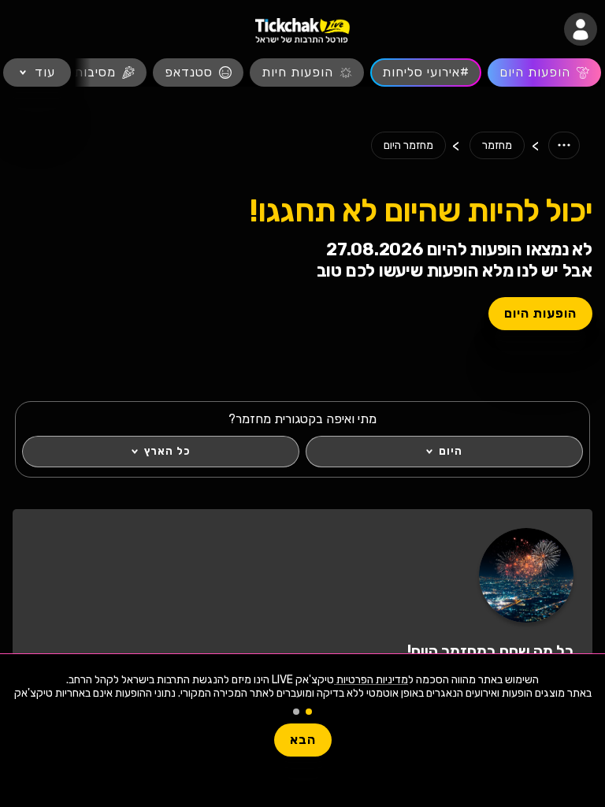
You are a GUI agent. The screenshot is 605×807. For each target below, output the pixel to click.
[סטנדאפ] (198, 72)
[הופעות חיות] (307, 72)
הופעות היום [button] (540, 313)
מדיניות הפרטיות (371, 679)
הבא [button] (303, 739)
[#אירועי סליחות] (425, 72)
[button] (580, 29)
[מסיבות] (104, 72)
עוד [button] (45, 72)
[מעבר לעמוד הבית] (302, 29)
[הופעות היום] (544, 72)
